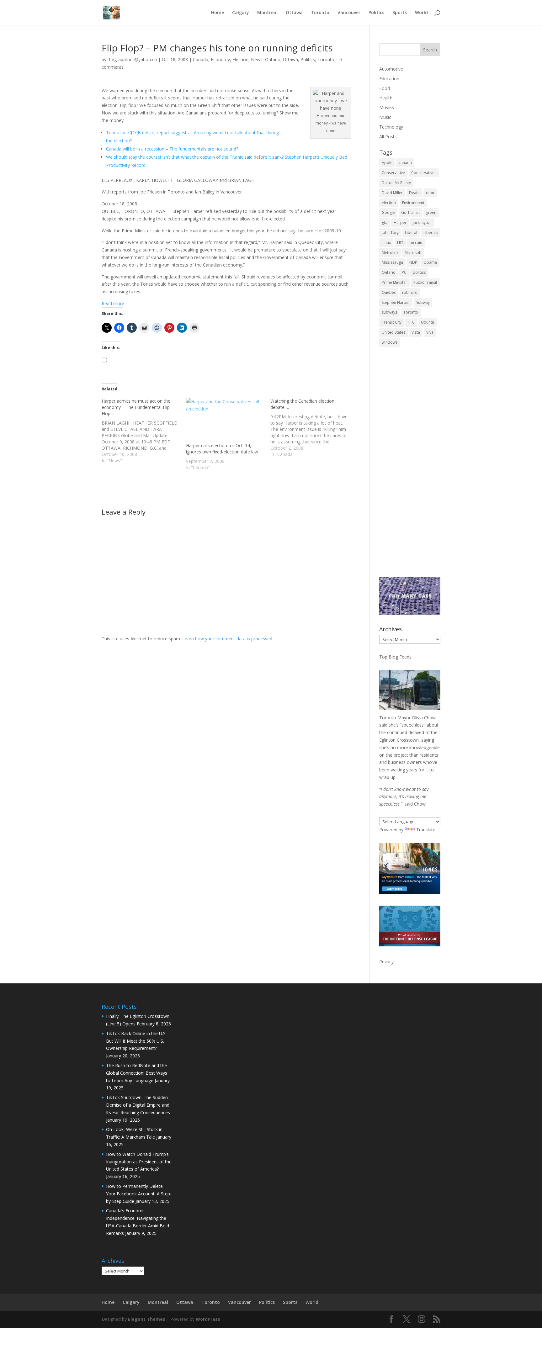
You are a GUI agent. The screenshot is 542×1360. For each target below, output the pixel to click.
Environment (413, 202)
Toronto (320, 12)
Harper (400, 222)
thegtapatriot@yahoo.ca (132, 59)
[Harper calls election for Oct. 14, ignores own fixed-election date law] (225, 420)
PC (404, 272)
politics (419, 272)
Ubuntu (427, 322)
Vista (416, 332)
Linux (386, 242)
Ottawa (294, 12)
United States (393, 332)
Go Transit (410, 212)
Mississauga (392, 262)
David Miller (392, 192)
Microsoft (413, 252)
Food (384, 88)
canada (405, 162)
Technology (391, 127)
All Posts (388, 137)
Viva (429, 332)
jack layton (422, 222)
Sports (399, 12)
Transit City (391, 322)
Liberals (430, 232)
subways (389, 312)
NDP (413, 262)
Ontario (272, 59)
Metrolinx (390, 252)
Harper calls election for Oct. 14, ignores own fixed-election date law (222, 448)
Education (389, 79)
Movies (386, 107)
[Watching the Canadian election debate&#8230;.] (312, 428)
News (257, 59)
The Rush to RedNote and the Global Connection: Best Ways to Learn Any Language (136, 1072)
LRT (400, 242)
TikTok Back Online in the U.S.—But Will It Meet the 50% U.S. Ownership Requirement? (138, 1040)
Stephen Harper (396, 302)
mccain (416, 242)
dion (430, 192)
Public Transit (425, 282)
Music (385, 117)
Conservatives (423, 172)
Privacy (386, 962)
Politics (376, 12)
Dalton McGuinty (396, 182)
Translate (425, 830)
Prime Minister (394, 282)
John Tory (390, 232)
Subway (423, 302)
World (421, 12)
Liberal (411, 232)
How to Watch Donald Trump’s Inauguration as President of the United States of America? (139, 1161)
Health (385, 98)
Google (388, 212)
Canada (200, 59)
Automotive (391, 69)
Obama (430, 262)
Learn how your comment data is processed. (227, 639)
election (389, 202)
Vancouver (348, 12)
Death (414, 192)
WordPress (208, 1319)
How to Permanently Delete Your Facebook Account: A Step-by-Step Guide (139, 1193)
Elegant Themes (146, 1319)
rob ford (409, 292)
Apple (387, 162)
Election (240, 59)
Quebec (389, 292)
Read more (113, 303)
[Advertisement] (409, 466)
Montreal (267, 12)
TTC (411, 322)
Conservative (393, 172)
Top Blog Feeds (395, 657)
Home (217, 12)
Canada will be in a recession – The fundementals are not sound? (172, 149)
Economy (220, 59)
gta (384, 222)
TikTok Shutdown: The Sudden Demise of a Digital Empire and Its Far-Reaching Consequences (138, 1104)
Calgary (240, 12)
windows (389, 342)
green (431, 212)
